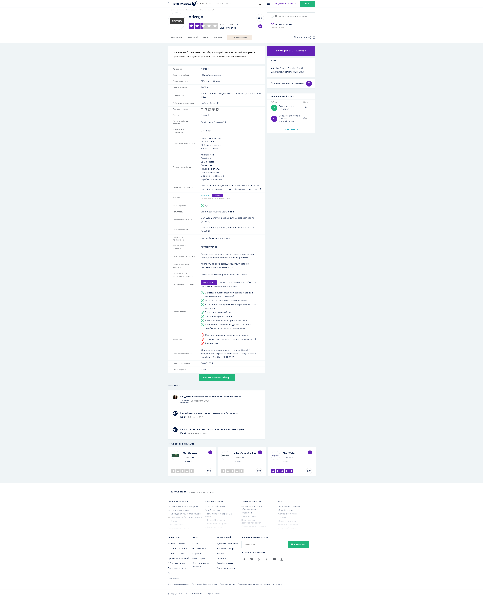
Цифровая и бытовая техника (186, 518)
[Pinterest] (259, 559)
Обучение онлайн (287, 514)
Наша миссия (199, 549)
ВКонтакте (206, 81)
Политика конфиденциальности (204, 584)
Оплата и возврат (226, 568)
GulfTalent (290, 453)
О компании (176, 37)
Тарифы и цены (225, 564)
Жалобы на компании (289, 507)
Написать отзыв (176, 544)
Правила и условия (227, 584)
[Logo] (176, 21)
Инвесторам (199, 559)
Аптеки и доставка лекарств (183, 507)
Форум (216, 81)
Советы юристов (287, 521)
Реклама (221, 554)
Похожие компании (239, 37)
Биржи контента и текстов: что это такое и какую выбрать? (213, 430)
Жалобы (218, 37)
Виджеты (222, 559)
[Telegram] (244, 559)
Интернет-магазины (178, 510)
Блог (170, 573)
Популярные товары (178, 529)
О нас (195, 544)
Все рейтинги (291, 129)
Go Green (190, 453)
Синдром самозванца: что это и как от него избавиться (210, 397)
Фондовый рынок (287, 529)
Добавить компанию (227, 544)
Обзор (206, 37)
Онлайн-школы (212, 510)
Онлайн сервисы (287, 510)
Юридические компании (254, 527)
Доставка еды (175, 525)
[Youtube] (274, 559)
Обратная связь (176, 564)
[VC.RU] (281, 559)
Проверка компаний (178, 559)
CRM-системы (249, 517)
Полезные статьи (177, 568)
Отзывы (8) (193, 37)
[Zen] (266, 559)
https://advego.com (211, 75)
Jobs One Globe (244, 453)
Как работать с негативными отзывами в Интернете (209, 413)
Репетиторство (215, 528)
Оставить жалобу (177, 549)
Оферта (267, 584)
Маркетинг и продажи (218, 524)
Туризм (282, 518)
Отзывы (287, 458)
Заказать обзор (225, 549)
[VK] (251, 559)
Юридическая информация (178, 584)
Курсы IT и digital (216, 520)
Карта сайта (277, 584)
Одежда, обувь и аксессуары (186, 514)
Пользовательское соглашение (250, 584)
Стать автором (176, 554)
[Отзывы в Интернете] (184, 3)
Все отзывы (174, 578)
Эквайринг (247, 513)
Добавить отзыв (287, 4)
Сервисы (197, 554)
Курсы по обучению (215, 507)
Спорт (174, 521)
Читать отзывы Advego (216, 377)
